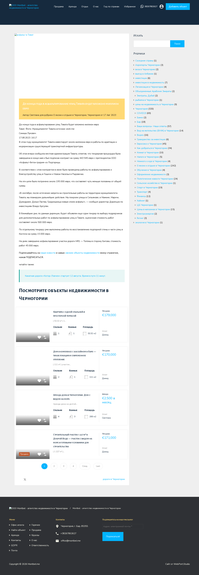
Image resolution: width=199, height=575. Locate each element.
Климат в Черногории (148, 152)
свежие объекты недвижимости (82, 252)
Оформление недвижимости (151, 174)
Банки (140, 117)
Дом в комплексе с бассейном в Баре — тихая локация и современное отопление (74, 355)
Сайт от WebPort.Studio (177, 564)
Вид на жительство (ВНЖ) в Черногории (158, 130)
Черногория (94, 115)
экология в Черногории (147, 222)
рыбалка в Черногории (147, 100)
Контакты (16, 540)
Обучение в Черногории (149, 170)
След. (85, 466)
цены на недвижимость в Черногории (154, 104)
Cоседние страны (144, 60)
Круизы (35, 535)
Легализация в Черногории (149, 86)
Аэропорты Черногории (147, 65)
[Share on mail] (30, 479)
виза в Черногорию (145, 69)
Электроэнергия (145, 213)
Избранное (130, 6)
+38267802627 (68, 533)
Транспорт (142, 191)
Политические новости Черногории (155, 178)
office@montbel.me (71, 540)
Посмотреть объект (32, 335)
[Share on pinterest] (35, 479)
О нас (96, 6)
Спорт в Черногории (147, 187)
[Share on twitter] (25, 479)
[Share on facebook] (20, 479)
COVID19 (141, 113)
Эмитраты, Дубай (145, 95)
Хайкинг (141, 200)
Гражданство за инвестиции (151, 139)
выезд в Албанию (144, 73)
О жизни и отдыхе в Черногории (70, 115)
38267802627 (151, 6)
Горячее (35, 525)
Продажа (59, 6)
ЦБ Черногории (145, 205)
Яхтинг (140, 218)
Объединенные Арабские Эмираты (153, 91)
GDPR (14, 545)
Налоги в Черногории (148, 156)
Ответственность (40, 545)
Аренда (72, 6)
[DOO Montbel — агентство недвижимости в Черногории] (29, 7)
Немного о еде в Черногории (152, 161)
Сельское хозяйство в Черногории (154, 183)
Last (98, 466)
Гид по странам (111, 6)
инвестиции (141, 78)
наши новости (47, 252)
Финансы (141, 196)
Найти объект (18, 530)
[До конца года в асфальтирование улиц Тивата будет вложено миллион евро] (72, 70)
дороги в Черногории (114, 479)
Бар (139, 121)
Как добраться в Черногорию (152, 148)
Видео (140, 135)
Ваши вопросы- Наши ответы (152, 126)
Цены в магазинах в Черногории (153, 209)
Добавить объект (178, 6)
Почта (14, 550)
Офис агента (17, 525)
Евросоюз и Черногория (149, 143)
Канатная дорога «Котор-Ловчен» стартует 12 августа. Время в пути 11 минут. (65, 275)
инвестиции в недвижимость (149, 82)
